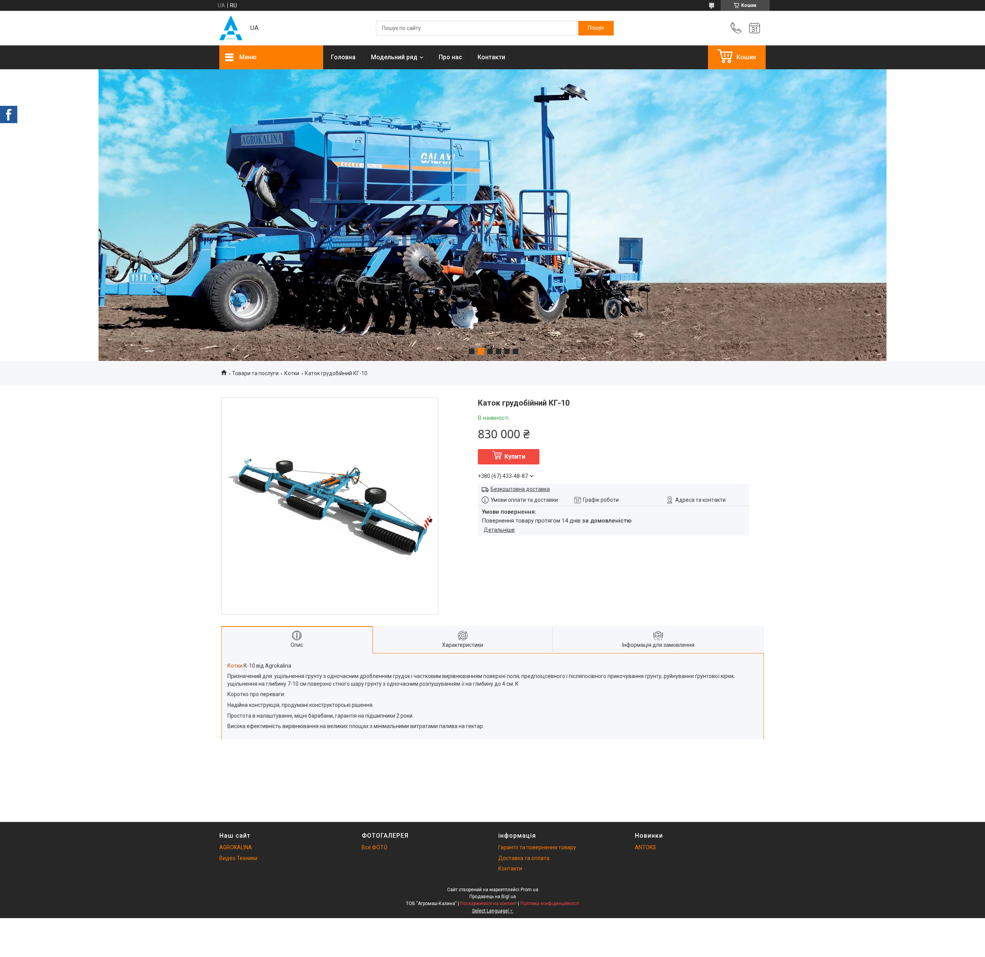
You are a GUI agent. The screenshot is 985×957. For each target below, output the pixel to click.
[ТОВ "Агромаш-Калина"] (230, 28)
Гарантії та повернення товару (537, 847)
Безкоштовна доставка (520, 489)
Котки (291, 373)
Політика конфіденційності (549, 903)
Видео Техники (238, 858)
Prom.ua (529, 889)
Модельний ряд (394, 57)
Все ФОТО (374, 847)
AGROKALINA (235, 847)
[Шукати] (596, 28)
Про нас (450, 57)
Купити (514, 456)
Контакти (491, 57)
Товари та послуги (255, 373)
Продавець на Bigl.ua (492, 896)
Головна (343, 57)
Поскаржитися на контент (488, 903)
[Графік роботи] (754, 28)
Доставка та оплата (523, 858)
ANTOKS (645, 847)
